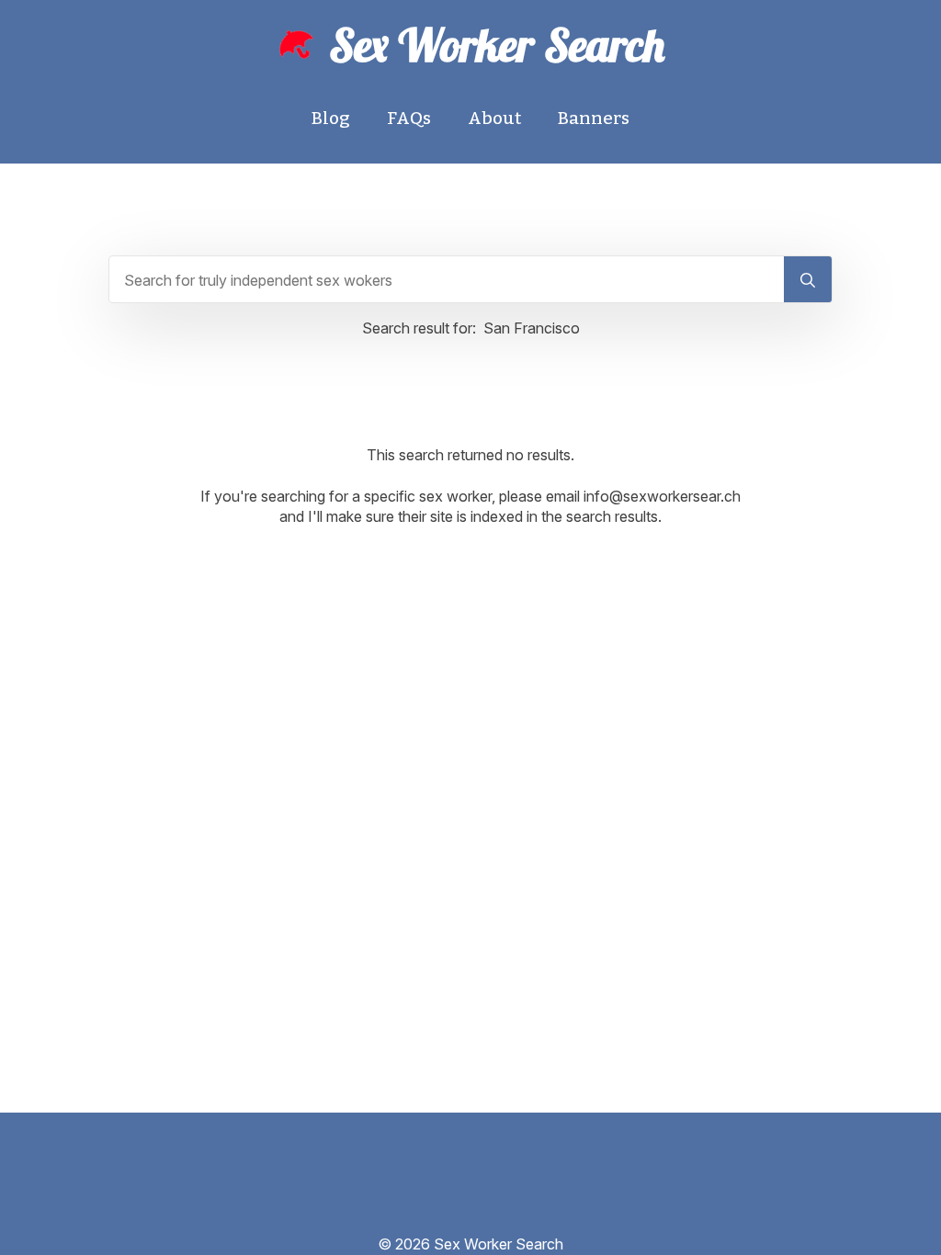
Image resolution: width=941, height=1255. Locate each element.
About (494, 118)
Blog (331, 118)
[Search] (808, 280)
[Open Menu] (470, 1219)
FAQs (409, 118)
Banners (593, 118)
